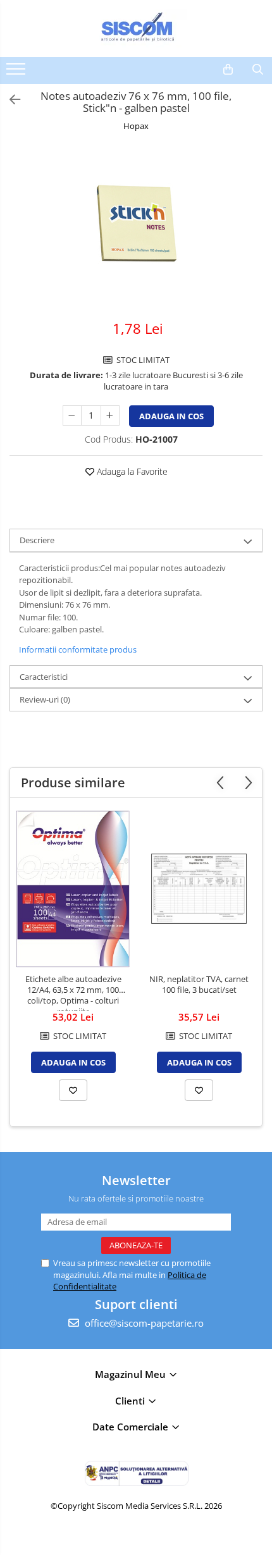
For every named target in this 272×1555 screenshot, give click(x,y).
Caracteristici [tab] (44, 676)
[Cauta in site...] (258, 69)
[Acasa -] (136, 28)
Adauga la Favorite (131, 471)
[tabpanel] (136, 227)
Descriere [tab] (37, 540)
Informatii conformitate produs (78, 649)
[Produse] (17, 72)
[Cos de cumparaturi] (228, 69)
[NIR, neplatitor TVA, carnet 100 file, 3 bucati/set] (199, 888)
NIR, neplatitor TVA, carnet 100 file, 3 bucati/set (199, 984)
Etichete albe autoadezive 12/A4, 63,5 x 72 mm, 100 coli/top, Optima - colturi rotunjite (73, 992)
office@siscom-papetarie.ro (143, 1323)
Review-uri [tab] (45, 699)
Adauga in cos (171, 416)
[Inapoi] (9, 99)
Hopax (136, 126)
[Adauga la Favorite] (73, 1090)
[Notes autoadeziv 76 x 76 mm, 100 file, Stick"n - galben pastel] (136, 227)
